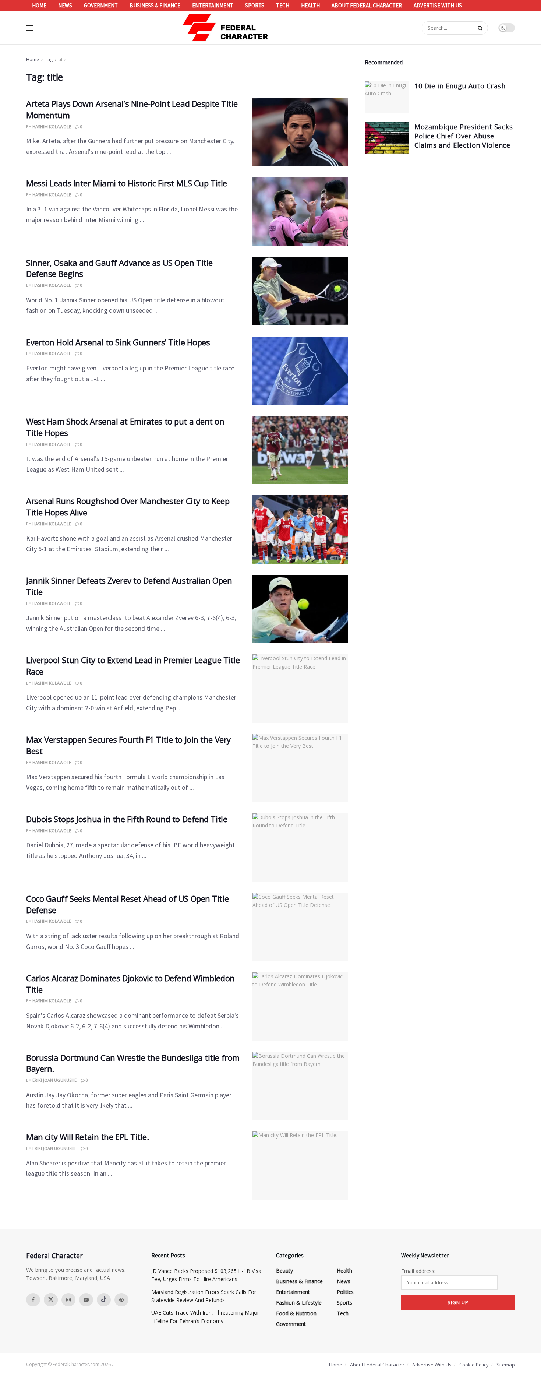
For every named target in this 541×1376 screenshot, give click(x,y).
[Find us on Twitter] (51, 1299)
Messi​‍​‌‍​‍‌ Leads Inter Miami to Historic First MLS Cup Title (126, 183)
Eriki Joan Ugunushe (54, 1080)
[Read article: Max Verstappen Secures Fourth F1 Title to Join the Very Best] (300, 768)
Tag (49, 59)
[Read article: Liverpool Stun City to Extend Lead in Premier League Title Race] (300, 688)
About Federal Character (367, 5)
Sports (254, 5)
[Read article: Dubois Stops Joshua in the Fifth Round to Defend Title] (300, 847)
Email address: (418, 1270)
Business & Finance (155, 5)
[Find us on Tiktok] (104, 1299)
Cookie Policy (474, 1364)
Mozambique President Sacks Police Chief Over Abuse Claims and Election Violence (463, 135)
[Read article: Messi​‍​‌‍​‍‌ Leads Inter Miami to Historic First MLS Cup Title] (300, 211)
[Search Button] (481, 28)
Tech (282, 5)
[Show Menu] (29, 28)
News (65, 5)
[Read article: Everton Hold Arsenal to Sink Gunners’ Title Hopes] (300, 371)
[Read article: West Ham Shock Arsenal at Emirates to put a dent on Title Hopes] (300, 450)
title (62, 59)
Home (39, 5)
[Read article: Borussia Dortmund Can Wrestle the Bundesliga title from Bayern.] (300, 1086)
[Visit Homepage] (225, 27)
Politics (345, 1291)
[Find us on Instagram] (68, 1299)
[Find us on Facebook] (33, 1299)
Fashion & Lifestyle (299, 1302)
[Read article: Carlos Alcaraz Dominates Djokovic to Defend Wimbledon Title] (300, 1006)
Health (310, 5)
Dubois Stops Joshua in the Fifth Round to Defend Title (126, 818)
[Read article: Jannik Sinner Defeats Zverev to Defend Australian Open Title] (300, 609)
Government (101, 5)
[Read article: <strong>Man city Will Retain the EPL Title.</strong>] (300, 1165)
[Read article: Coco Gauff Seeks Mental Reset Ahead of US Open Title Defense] (300, 927)
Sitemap (505, 1364)
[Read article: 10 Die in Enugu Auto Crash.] (387, 97)
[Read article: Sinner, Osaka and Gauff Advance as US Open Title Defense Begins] (300, 291)
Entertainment (212, 5)
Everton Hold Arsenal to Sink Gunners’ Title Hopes (118, 342)
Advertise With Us (438, 5)
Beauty (284, 1270)
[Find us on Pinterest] (121, 1299)
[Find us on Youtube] (86, 1299)
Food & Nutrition (296, 1313)
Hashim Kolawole (51, 126)
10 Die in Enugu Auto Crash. (460, 85)
